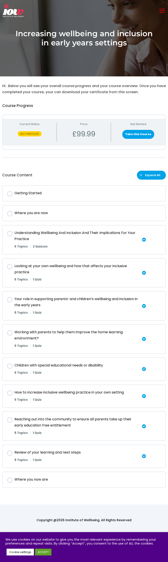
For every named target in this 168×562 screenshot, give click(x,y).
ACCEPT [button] (43, 552)
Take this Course (138, 134)
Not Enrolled (29, 134)
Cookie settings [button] (20, 552)
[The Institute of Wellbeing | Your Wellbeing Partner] (13, 10)
